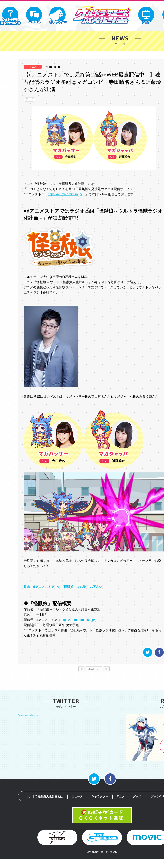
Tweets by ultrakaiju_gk (28, 715)
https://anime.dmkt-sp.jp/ (65, 194)
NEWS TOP (93, 669)
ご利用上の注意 (95, 851)
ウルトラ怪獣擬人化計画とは (45, 796)
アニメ (29, 99)
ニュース (77, 796)
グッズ (137, 796)
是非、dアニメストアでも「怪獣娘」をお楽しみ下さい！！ (66, 586)
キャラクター (99, 796)
